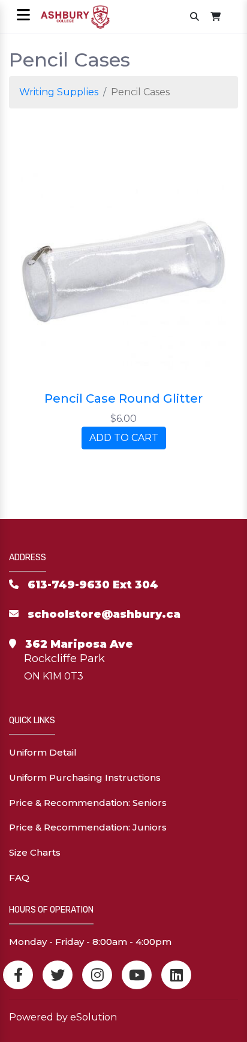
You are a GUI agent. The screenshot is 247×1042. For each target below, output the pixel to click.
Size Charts (35, 852)
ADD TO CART (123, 437)
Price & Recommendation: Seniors (88, 802)
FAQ (19, 877)
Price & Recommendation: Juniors (88, 827)
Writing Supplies (58, 92)
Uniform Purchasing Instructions (85, 777)
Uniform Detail (43, 752)
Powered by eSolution (63, 1017)
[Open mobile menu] (23, 15)
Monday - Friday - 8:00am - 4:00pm (90, 941)
